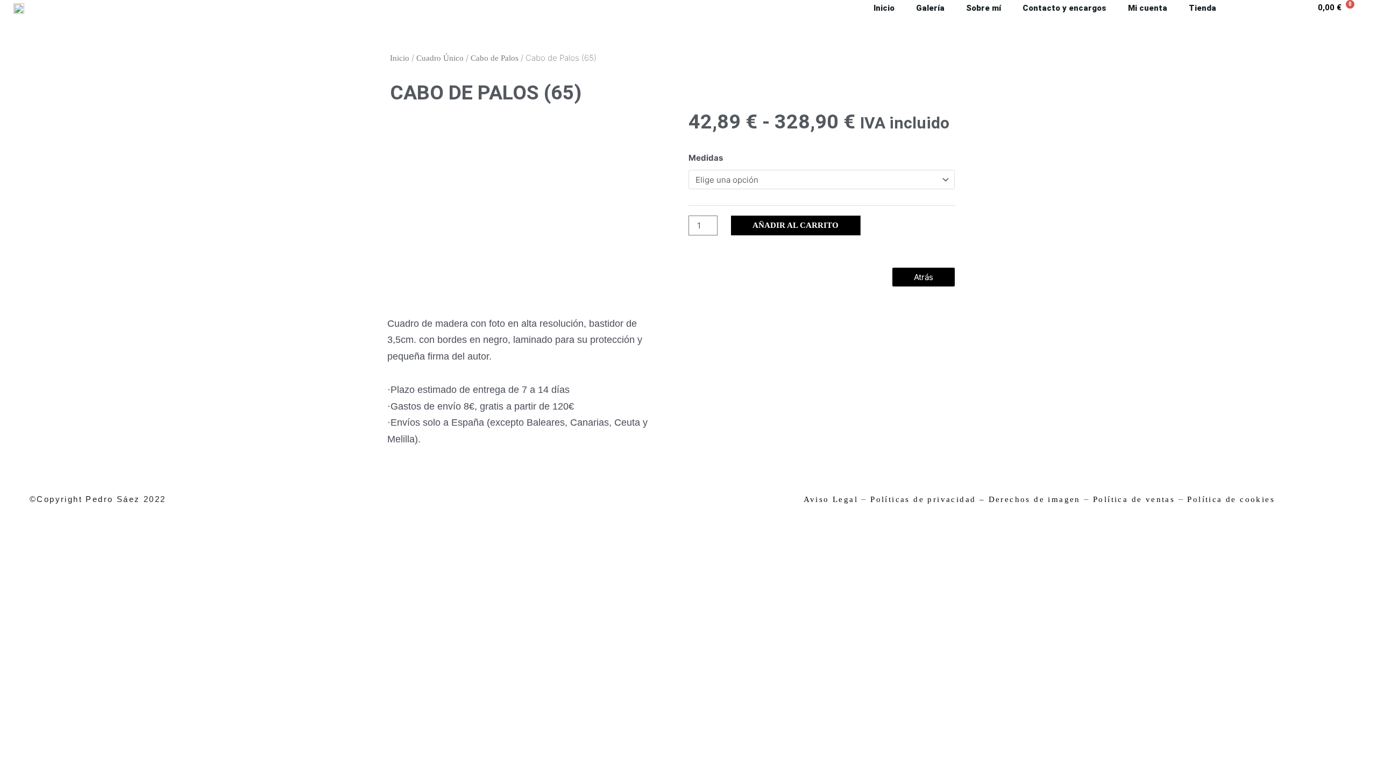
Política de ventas (1134, 499)
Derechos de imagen (1035, 499)
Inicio (399, 58)
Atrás (923, 277)
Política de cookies (1231, 499)
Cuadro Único (440, 58)
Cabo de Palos (495, 58)
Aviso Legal (831, 499)
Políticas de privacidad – (927, 499)
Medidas (705, 158)
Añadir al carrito (796, 225)
